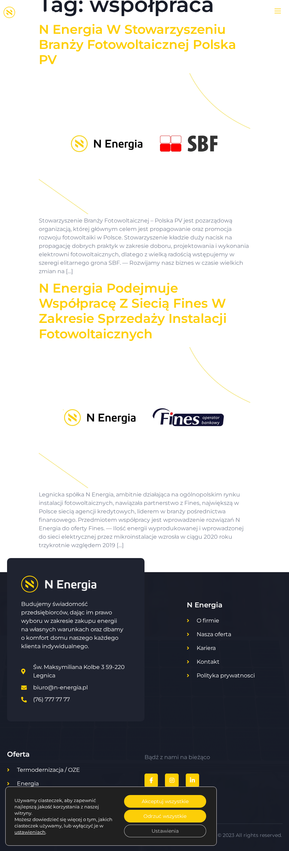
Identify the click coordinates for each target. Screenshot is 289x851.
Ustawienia (165, 831)
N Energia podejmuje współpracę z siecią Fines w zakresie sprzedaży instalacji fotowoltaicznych (133, 311)
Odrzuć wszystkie (164, 816)
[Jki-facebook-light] (151, 780)
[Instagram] (171, 780)
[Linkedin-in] (192, 780)
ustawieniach (29, 832)
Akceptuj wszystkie (165, 801)
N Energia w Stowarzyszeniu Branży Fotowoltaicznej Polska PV (137, 44)
